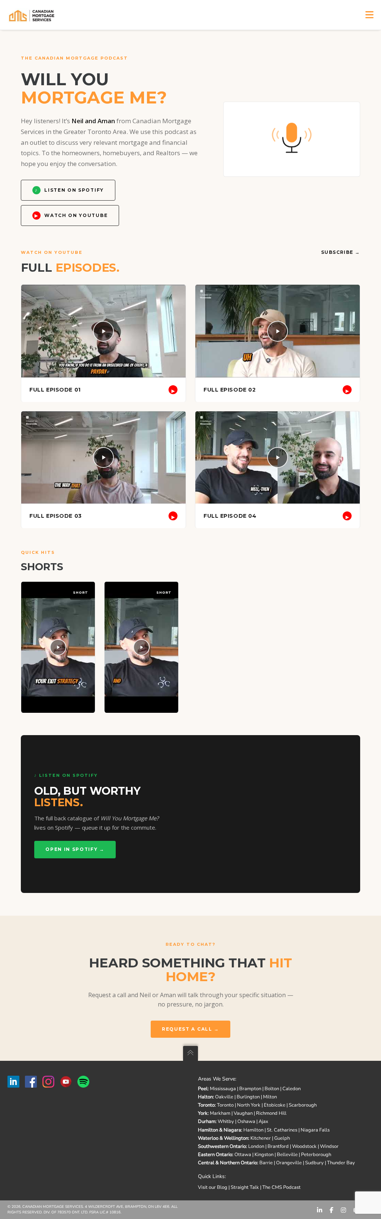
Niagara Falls (315, 1130)
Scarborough (303, 1105)
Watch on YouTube (71, 215)
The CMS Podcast (281, 1187)
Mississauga (223, 1088)
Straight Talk (245, 1187)
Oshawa (246, 1121)
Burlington (248, 1097)
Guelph (282, 1138)
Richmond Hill (271, 1113)
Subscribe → (340, 252)
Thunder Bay (341, 1162)
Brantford (278, 1146)
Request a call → (190, 1029)
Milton (270, 1097)
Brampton (250, 1088)
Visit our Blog (212, 1187)
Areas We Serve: (217, 1078)
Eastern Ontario (215, 1154)
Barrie (266, 1162)
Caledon (291, 1088)
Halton (205, 1097)
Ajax (263, 1121)
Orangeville (289, 1162)
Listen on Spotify (69, 190)
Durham (206, 1121)
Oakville (224, 1097)
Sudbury (314, 1162)
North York (248, 1105)
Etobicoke (274, 1105)
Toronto (206, 1105)
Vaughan (243, 1113)
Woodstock (304, 1146)
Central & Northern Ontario (227, 1162)
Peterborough (316, 1154)
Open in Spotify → (75, 849)
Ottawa (242, 1154)
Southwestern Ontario (222, 1146)
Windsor (329, 1146)
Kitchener (260, 1138)
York (203, 1113)
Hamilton (253, 1130)
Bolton (272, 1088)
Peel (203, 1088)
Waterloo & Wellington (223, 1138)
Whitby (226, 1121)
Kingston (263, 1154)
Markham (220, 1113)
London (256, 1146)
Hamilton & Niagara (219, 1130)
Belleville (287, 1154)
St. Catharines (282, 1130)
